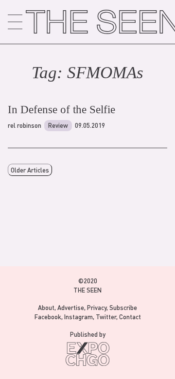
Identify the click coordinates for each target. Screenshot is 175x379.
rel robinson (24, 125)
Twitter (106, 316)
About (46, 307)
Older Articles (30, 170)
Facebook (48, 316)
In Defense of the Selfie (61, 109)
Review (58, 125)
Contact (130, 316)
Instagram (78, 316)
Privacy (96, 307)
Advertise (70, 307)
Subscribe (123, 307)
